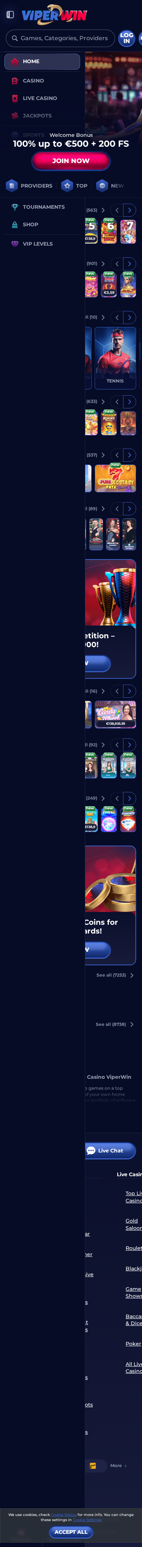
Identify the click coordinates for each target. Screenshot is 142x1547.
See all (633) (83, 401)
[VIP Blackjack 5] (90, 766)
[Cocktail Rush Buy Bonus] (90, 820)
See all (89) (84, 508)
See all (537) (83, 455)
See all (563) (83, 210)
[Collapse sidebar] (10, 14)
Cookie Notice (63, 1514)
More (116, 1465)
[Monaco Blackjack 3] (128, 766)
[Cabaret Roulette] (113, 534)
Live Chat (110, 1150)
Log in (126, 38)
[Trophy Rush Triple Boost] (90, 232)
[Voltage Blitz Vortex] (109, 820)
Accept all (71, 1532)
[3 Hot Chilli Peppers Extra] (109, 232)
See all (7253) (111, 975)
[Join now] (71, 111)
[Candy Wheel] (115, 714)
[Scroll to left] (116, 210)
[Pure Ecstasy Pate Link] (115, 478)
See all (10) (85, 317)
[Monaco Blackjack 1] (109, 766)
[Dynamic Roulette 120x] (96, 534)
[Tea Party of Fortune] (128, 232)
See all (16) (85, 691)
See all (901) (83, 263)
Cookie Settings (87, 1520)
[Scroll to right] (126, 185)
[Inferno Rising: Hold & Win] (109, 285)
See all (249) (83, 798)
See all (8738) (111, 1024)
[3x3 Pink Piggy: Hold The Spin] (90, 285)
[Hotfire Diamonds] (128, 820)
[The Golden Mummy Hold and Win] (109, 423)
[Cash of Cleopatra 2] (128, 285)
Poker (133, 1343)
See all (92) (84, 744)
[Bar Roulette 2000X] (129, 534)
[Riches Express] (90, 423)
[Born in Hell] (128, 423)
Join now (71, 161)
